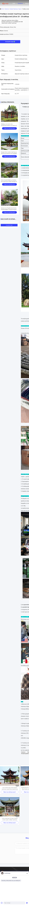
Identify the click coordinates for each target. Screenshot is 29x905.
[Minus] (27, 873)
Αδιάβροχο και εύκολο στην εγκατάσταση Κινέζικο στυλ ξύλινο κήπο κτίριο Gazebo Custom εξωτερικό (9, 125)
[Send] (27, 902)
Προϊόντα (20, 3)
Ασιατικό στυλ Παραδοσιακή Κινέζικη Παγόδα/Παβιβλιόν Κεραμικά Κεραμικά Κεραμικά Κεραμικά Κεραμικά (9, 209)
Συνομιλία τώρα (9, 41)
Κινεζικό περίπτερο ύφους (15, 8)
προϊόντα (7, 8)
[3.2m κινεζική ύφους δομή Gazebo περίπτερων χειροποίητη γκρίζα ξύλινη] (9, 776)
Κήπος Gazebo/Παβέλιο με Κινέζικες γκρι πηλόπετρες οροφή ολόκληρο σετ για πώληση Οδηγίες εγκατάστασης (9, 181)
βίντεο (27, 3)
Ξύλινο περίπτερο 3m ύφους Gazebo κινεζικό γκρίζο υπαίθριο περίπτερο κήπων (10, 819)
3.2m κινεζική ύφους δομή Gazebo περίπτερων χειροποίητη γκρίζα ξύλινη (10, 788)
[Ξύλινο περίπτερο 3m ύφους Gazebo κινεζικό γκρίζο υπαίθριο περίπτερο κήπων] (9, 806)
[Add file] (2, 902)
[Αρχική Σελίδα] (5, 3)
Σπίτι (14, 3)
